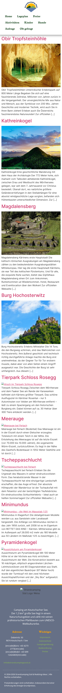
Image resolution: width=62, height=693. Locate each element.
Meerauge (12, 418)
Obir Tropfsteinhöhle (23, 38)
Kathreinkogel (16, 121)
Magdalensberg (18, 206)
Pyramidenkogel (19, 542)
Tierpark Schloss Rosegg (28, 377)
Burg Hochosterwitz (23, 295)
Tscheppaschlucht (21, 460)
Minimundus (14, 504)
